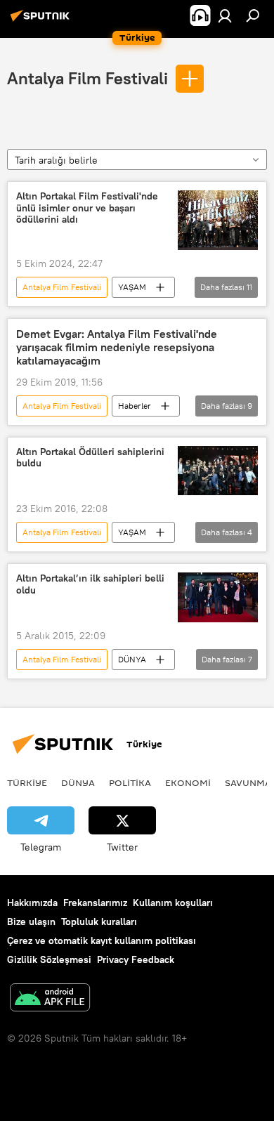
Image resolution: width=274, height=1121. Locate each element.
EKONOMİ (188, 782)
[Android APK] (50, 999)
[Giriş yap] (225, 15)
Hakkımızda (32, 902)
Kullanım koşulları (173, 902)
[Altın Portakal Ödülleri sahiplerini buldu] (218, 471)
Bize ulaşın (31, 921)
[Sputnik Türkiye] (42, 21)
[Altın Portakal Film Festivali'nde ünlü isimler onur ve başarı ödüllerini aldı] (218, 220)
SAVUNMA (248, 782)
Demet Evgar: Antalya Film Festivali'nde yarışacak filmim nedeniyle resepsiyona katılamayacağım (116, 347)
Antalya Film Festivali (87, 77)
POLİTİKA (130, 782)
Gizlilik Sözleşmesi (49, 959)
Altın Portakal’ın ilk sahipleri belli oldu (90, 584)
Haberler (134, 405)
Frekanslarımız (95, 902)
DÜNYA (132, 659)
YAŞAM (132, 287)
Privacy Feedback (135, 959)
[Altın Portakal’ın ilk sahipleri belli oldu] (218, 597)
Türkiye (27, 782)
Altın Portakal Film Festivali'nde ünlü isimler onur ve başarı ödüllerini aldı (87, 208)
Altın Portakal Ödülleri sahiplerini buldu (90, 458)
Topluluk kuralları (99, 921)
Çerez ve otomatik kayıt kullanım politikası (101, 940)
